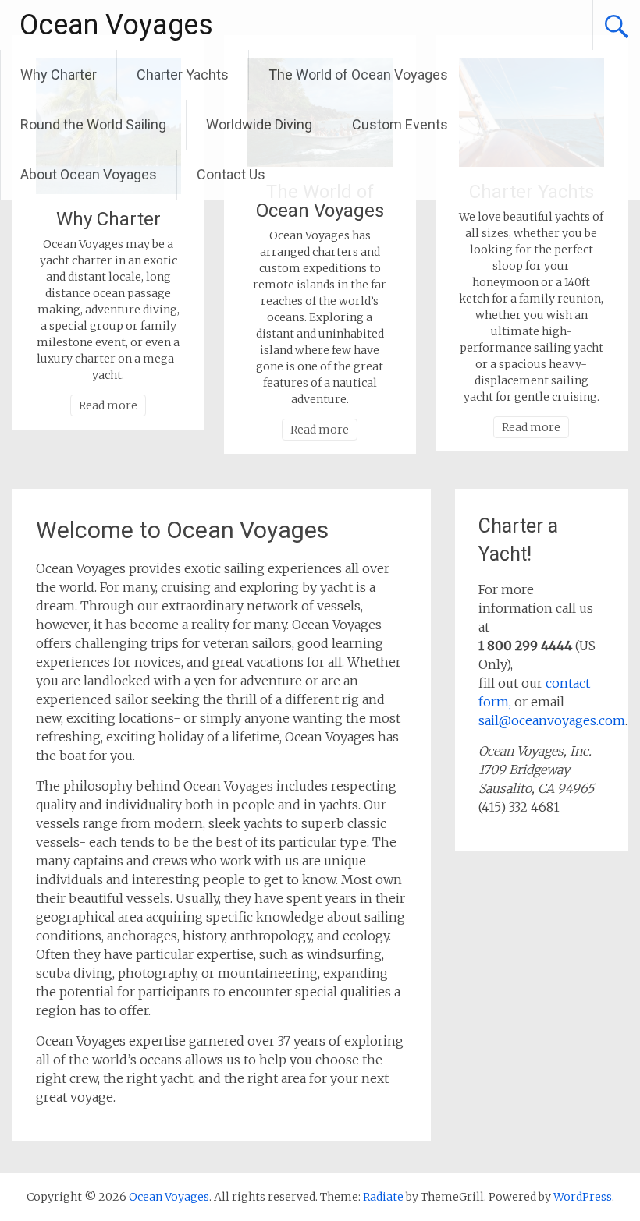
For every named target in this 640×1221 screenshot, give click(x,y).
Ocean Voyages (116, 25)
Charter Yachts (183, 74)
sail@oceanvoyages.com (551, 720)
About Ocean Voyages (88, 174)
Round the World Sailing (93, 124)
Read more (108, 405)
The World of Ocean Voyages (358, 74)
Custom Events (400, 124)
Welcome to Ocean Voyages (182, 529)
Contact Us (231, 174)
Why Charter (58, 74)
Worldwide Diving (259, 124)
